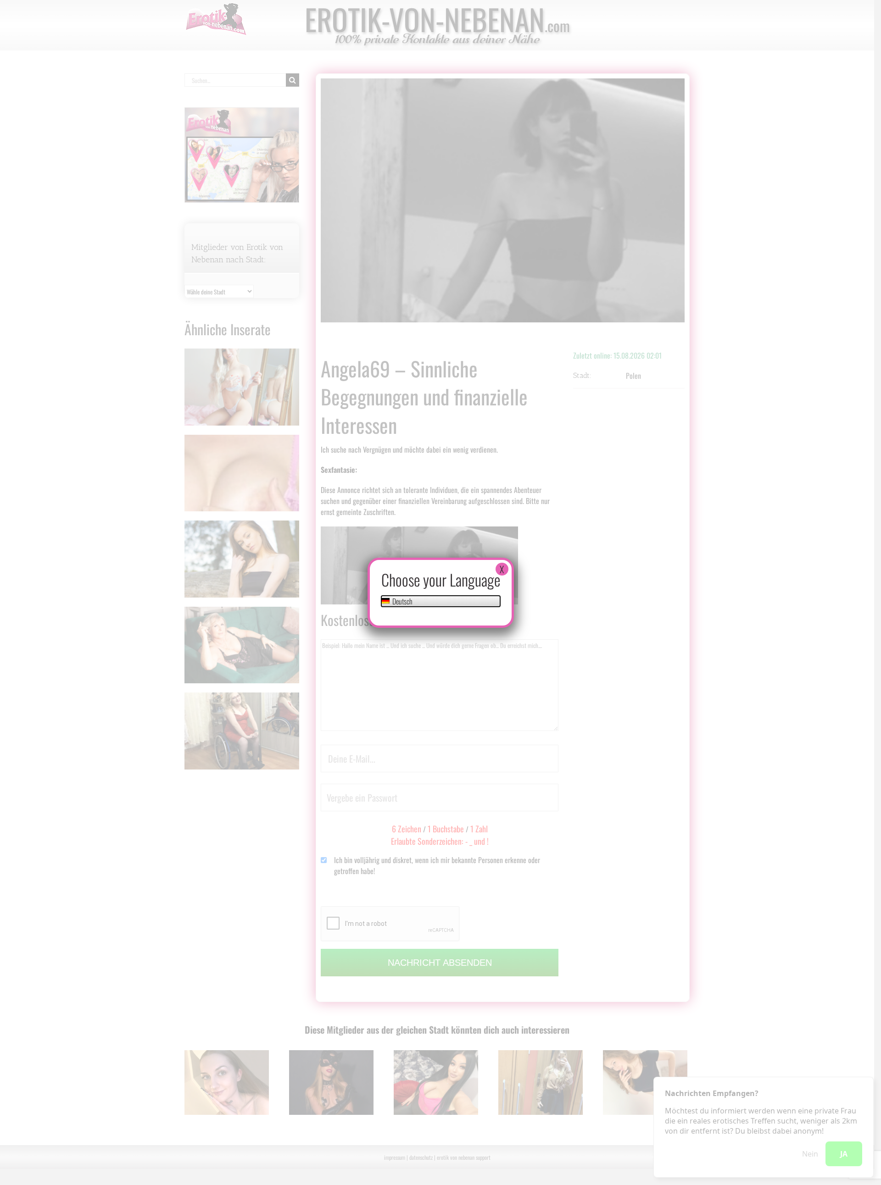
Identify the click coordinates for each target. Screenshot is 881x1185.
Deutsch (402, 601)
